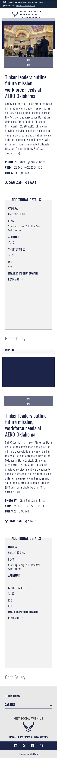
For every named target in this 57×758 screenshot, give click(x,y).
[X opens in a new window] (24, 745)
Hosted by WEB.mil (28, 754)
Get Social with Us (28, 718)
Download (15, 182)
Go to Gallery (15, 338)
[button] (27, 5)
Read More (15, 279)
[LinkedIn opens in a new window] (15, 745)
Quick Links (12, 696)
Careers (10, 704)
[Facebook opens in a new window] (32, 745)
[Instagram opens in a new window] (41, 745)
